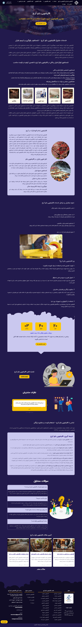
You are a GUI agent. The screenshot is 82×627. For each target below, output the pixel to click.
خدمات (54, 1)
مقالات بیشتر (41, 569)
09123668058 (19, 610)
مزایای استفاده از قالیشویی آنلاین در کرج (18, 554)
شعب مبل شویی (22, 1)
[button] (47, 405)
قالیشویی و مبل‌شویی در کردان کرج (65, 554)
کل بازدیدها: (70, 615)
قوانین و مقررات (30, 597)
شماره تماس (8, 2)
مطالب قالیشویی (38, 1)
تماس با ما (69, 4)
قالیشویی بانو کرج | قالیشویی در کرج (65, 1)
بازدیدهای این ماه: (70, 613)
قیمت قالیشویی (30, 1)
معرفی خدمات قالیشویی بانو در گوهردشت (41, 554)
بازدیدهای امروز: (69, 611)
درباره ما (64, 4)
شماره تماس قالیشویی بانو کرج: (15, 606)
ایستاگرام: (20, 617)
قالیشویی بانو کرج (30, 594)
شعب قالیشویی (47, 1)
